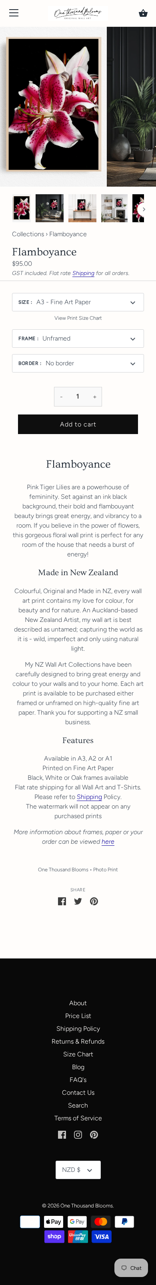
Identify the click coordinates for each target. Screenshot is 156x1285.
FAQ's (78, 1080)
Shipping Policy (78, 1028)
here (108, 841)
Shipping (83, 273)
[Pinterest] (94, 1134)
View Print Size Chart (78, 318)
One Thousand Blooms (63, 870)
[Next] (144, 209)
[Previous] (12, 209)
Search (78, 1105)
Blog (78, 1067)
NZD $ (71, 1169)
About (78, 1003)
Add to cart (78, 424)
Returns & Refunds (78, 1041)
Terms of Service (78, 1118)
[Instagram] (78, 1134)
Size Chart (78, 1054)
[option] (21, 209)
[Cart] (143, 13)
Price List (78, 1016)
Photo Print (105, 870)
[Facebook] (62, 1134)
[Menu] (14, 14)
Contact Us (78, 1092)
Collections (28, 234)
